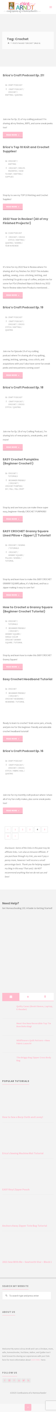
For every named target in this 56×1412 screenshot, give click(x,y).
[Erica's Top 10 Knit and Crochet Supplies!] (40, 173)
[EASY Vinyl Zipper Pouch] (28, 1174)
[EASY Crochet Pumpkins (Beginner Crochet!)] (40, 485)
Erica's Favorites (16, 169)
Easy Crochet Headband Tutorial (27, 679)
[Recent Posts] (10, 997)
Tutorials (13, 476)
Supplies (9, 176)
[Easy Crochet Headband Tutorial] (40, 701)
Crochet (12, 92)
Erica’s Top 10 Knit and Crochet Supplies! (26, 149)
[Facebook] (5, 1380)
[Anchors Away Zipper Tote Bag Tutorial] (28, 1210)
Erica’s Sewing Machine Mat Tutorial (22, 1153)
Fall (11, 489)
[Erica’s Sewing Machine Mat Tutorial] (28, 1137)
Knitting (9, 95)
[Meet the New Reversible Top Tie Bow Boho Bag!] (8, 1027)
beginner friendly (17, 480)
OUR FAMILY (36, 1359)
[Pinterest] (14, 1380)
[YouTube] (19, 1380)
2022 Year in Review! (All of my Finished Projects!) (25, 221)
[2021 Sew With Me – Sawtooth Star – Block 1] (28, 1246)
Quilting (19, 95)
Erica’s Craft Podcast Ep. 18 (23, 387)
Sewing (18, 242)
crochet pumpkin (13, 486)
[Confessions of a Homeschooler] (21, 7)
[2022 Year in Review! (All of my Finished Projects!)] (40, 245)
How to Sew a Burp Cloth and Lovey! (22, 1117)
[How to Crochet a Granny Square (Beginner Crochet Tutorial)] (40, 633)
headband (9, 701)
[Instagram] (9, 1380)
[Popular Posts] (28, 997)
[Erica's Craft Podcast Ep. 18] (40, 409)
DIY (6, 489)
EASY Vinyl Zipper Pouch (16, 1189)
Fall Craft (19, 489)
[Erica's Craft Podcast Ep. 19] (40, 329)
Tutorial (9, 560)
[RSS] (28, 1380)
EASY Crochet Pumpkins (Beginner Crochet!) (21, 461)
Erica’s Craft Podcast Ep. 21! (23, 75)
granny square (15, 555)
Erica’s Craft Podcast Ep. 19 (23, 307)
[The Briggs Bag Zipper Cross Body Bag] (8, 1061)
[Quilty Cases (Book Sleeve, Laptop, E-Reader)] (8, 1010)
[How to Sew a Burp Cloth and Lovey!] (28, 1101)
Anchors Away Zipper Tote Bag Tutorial (24, 1225)
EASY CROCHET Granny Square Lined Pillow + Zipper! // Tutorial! (27, 533)
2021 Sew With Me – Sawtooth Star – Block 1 (27, 1262)
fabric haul (18, 770)
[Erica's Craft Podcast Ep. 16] (40, 773)
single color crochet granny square (13, 639)
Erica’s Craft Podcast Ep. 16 (23, 751)
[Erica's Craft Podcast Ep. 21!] (40, 97)
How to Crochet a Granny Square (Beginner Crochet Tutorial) (28, 609)
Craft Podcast (15, 85)
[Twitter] (24, 1380)
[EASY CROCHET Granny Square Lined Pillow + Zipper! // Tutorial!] (40, 557)
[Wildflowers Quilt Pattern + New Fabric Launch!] (8, 1044)
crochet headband (14, 698)
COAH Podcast (15, 233)
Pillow (8, 558)
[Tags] (45, 997)
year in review (12, 245)
